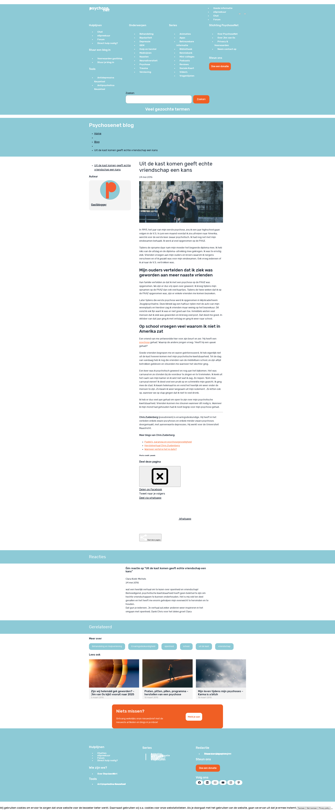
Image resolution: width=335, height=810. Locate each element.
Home (97, 133)
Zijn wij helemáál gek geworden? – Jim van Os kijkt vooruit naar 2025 (112, 693)
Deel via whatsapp (150, 498)
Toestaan (301, 808)
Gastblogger (99, 204)
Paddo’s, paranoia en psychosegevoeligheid (168, 442)
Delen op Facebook (150, 489)
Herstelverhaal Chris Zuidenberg (162, 446)
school (186, 646)
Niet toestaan (312, 808)
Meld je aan (194, 716)
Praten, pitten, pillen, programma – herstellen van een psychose (166, 693)
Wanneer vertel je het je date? (160, 449)
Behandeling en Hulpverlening (107, 646)
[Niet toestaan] (332, 808)
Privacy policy (324, 808)
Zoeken (130, 93)
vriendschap (224, 646)
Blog (97, 142)
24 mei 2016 (132, 583)
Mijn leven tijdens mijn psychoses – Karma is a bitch (220, 693)
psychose (144, 342)
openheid (169, 646)
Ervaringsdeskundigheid (143, 646)
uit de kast (204, 646)
